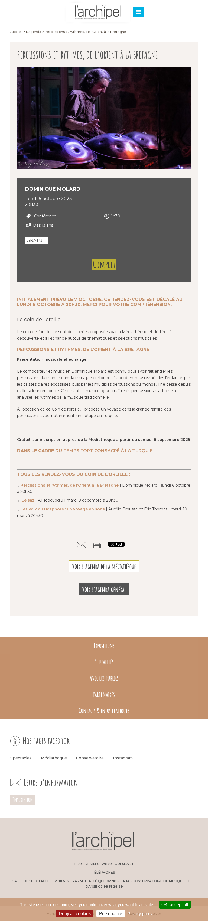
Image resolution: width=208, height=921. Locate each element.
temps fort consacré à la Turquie (108, 450)
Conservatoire (90, 758)
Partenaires (104, 694)
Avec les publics (104, 678)
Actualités (104, 662)
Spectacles (21, 758)
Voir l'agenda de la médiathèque (104, 566)
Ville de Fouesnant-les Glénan (41, 841)
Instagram (123, 758)
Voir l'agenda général (104, 589)
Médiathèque (54, 758)
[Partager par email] (81, 545)
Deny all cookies (75, 913)
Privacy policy (140, 913)
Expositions (104, 646)
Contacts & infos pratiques (104, 711)
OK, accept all (174, 904)
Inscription (22, 799)
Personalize (110, 913)
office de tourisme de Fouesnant (165, 841)
